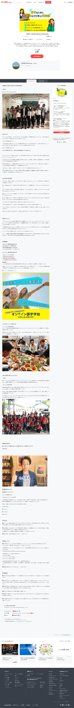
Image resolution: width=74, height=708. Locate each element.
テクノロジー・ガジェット (9, 673)
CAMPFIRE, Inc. (16, 705)
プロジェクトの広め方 (30, 687)
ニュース (61, 677)
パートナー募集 (35, 705)
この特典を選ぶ (61, 132)
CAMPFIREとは (62, 673)
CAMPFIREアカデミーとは (31, 682)
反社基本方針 (62, 693)
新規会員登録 (70, 2)
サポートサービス (43, 683)
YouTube (5, 509)
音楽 (15, 675)
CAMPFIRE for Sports (52, 683)
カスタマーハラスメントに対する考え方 (64, 696)
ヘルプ (61, 679)
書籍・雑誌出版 (17, 682)
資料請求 (48, 2)
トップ (31, 81)
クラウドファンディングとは (31, 683)
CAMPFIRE (50, 673)
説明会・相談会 (42, 682)
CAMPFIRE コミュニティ (52, 675)
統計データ (41, 687)
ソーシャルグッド (7, 687)
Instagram (5, 511)
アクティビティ (42, 81)
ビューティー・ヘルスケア (19, 684)
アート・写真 (7, 685)
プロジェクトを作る (30, 673)
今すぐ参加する (37, 56)
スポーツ (16, 679)
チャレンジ (16, 677)
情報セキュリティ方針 (63, 691)
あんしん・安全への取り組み (64, 675)
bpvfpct (35, 63)
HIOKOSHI (50, 688)
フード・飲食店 (7, 677)
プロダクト (6, 675)
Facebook (5, 514)
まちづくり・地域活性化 (19, 673)
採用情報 (28, 705)
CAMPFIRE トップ (41, 2)
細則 (60, 686)
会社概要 (22, 705)
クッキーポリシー (62, 698)
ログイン (65, 2)
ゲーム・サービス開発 (8, 682)
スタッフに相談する (40, 673)
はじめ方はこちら (29, 2)
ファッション (7, 680)
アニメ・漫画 (7, 679)
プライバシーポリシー (63, 688)
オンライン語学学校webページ (9, 270)
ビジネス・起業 (7, 684)
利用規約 (61, 685)
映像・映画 (16, 680)
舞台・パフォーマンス (18, 685)
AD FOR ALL (50, 687)
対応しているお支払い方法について (19, 621)
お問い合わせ (62, 680)
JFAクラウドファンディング (53, 690)
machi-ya (50, 692)
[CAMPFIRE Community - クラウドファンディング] (6, 2)
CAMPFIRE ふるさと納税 (52, 685)
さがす (35, 2)
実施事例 (41, 685)
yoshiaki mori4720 (26, 63)
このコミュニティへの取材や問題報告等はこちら (63, 634)
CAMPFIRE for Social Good (53, 679)
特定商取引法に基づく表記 (64, 690)
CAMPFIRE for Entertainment (51, 681)
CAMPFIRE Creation (52, 677)
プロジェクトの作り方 (30, 685)
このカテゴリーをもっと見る (64, 641)
